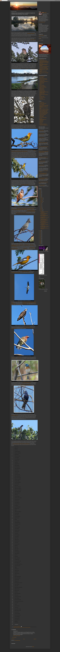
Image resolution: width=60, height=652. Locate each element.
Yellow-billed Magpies (18, 209)
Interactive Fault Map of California (44, 110)
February (41, 209)
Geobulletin (40, 37)
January (41, 210)
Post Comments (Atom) (17, 640)
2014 (40, 236)
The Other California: (41, 130)
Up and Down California (42, 97)
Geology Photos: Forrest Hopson (43, 67)
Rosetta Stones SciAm (42, 93)
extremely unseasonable (14, 248)
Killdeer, (28, 210)
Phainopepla (25, 248)
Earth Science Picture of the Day (43, 79)
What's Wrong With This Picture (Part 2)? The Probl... (44, 221)
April (41, 207)
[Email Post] (21, 626)
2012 (40, 238)
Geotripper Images (42, 59)
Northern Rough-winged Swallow (15, 272)
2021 (40, 195)
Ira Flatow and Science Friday (43, 117)
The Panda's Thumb (42, 96)
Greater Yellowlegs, (32, 210)
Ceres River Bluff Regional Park (27, 382)
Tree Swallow (27, 271)
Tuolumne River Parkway (22, 627)
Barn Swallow (23, 271)
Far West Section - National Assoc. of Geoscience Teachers (44, 82)
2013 (40, 237)
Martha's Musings (42, 116)
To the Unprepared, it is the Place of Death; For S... (44, 212)
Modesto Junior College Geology (43, 111)
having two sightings (32, 247)
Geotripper (17, 4)
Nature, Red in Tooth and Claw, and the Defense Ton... (44, 217)
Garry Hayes (45, 12)
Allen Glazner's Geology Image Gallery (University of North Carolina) (44, 61)
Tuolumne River (17, 627)
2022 (40, 194)
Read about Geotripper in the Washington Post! (43, 119)
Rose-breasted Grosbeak (14, 415)
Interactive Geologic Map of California (44, 109)
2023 (40, 193)
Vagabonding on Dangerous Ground (43, 142)
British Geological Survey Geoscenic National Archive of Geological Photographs (44, 65)
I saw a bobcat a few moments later (25, 384)
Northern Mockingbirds (26, 208)
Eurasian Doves (13, 209)
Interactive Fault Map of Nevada (43, 113)
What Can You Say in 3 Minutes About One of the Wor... (44, 219)
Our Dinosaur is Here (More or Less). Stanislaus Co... (43, 214)
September (41, 201)
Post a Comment (14, 637)
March (41, 208)
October (41, 200)
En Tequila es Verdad (42, 80)
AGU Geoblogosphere (42, 76)
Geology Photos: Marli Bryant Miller (44, 68)
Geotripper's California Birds (31, 33)
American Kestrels (24, 303)
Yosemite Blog (41, 98)
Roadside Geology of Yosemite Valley (44, 105)
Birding (14, 627)
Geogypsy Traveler (42, 115)
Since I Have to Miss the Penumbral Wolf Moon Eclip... (44, 226)
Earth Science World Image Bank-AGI (44, 66)
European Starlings (31, 208)
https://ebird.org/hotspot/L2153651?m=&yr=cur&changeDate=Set (21, 443)
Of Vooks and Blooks (42, 185)
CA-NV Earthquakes (42, 104)
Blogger (33, 646)
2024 (40, 192)
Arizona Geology (41, 77)
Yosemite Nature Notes (42, 99)
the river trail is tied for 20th (25, 184)
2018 (40, 231)
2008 (40, 243)
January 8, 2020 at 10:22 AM (16, 635)
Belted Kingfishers (24, 209)
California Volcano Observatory (43, 78)
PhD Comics (41, 118)
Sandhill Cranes (27, 326)
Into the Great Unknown (41, 133)
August (41, 202)
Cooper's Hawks (13, 303)
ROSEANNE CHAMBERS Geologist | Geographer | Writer (44, 92)
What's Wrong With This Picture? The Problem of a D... (44, 223)
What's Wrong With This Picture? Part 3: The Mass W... (44, 215)
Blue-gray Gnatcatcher (30, 327)
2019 (40, 230)
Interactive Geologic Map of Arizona (44, 112)
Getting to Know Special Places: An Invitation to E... (44, 228)
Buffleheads (24, 327)
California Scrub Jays (19, 208)
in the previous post (33, 39)
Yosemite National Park (27, 627)
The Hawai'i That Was (41, 137)
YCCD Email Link (42, 102)
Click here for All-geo (41, 35)
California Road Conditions (43, 114)
